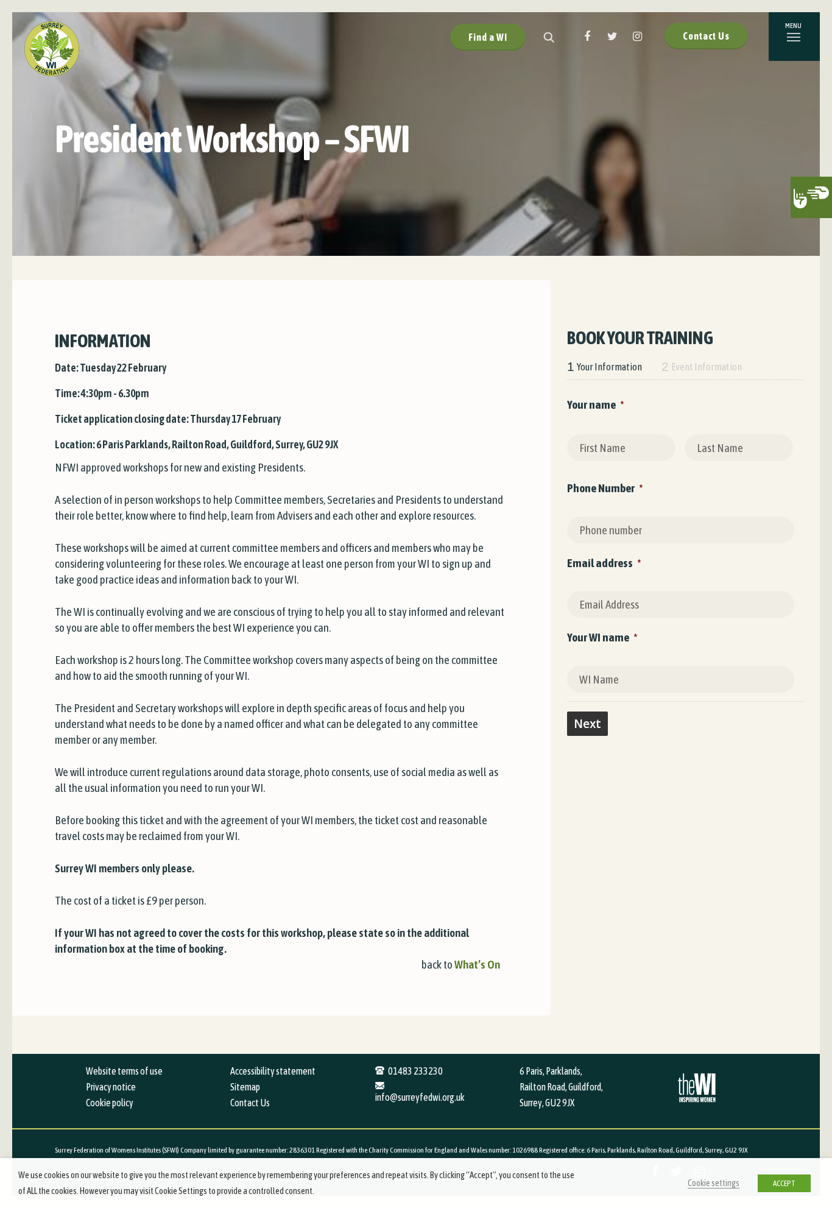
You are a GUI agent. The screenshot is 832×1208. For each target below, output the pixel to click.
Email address (604, 563)
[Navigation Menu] (794, 36)
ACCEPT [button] (784, 1183)
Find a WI (487, 37)
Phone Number (605, 488)
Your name (595, 404)
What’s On (477, 964)
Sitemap (245, 1086)
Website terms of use (124, 1070)
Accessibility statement (273, 1070)
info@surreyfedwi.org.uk (420, 1097)
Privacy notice (111, 1086)
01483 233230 (415, 1070)
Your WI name (602, 637)
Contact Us (706, 35)
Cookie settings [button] (713, 1183)
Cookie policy (109, 1102)
